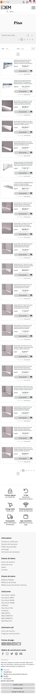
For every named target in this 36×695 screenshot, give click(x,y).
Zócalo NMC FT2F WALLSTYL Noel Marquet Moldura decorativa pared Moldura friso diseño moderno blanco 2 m (23, 245)
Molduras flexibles (7, 580)
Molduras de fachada (8, 582)
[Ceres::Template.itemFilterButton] (33, 48)
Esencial (6, 670)
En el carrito (22, 71)
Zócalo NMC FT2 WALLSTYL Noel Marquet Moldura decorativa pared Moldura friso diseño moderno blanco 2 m (23, 286)
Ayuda (3, 567)
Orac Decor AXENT (7, 598)
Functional (7, 679)
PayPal (6, 676)
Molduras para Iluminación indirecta (13, 585)
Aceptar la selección (18, 692)
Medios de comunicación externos (15, 674)
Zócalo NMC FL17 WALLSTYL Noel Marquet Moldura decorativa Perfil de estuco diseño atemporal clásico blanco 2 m (23, 265)
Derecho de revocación (9, 544)
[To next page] (30, 39)
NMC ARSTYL (5, 613)
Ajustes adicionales (7, 681)
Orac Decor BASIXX (7, 600)
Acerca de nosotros (8, 562)
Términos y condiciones (9, 542)
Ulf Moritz (4, 605)
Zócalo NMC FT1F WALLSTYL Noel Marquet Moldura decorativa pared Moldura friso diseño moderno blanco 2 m (23, 306)
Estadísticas (8, 672)
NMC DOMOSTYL (7, 616)
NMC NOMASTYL (7, 618)
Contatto (4, 570)
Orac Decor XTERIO (8, 603)
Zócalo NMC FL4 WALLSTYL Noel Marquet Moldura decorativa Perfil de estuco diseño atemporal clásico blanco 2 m (23, 449)
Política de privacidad (8, 547)
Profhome (4, 611)
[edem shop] (7, 7)
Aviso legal (5, 549)
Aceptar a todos (18, 685)
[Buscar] (7, 11)
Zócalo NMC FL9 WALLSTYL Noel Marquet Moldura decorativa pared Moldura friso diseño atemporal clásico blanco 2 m (23, 408)
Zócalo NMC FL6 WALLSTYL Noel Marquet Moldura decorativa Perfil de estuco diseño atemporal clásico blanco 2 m (23, 347)
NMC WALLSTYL (6, 621)
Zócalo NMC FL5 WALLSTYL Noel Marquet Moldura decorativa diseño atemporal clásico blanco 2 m (23, 367)
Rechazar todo (18, 688)
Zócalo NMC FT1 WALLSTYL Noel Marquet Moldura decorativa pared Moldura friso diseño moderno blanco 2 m (23, 327)
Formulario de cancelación (10, 552)
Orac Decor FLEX (7, 608)
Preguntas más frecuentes (10, 634)
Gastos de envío (27, 74)
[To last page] (32, 39)
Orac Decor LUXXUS (8, 595)
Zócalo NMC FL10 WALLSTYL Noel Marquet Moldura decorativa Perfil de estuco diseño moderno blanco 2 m (23, 388)
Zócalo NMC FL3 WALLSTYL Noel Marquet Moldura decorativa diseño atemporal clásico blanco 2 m (23, 429)
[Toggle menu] (33, 8)
